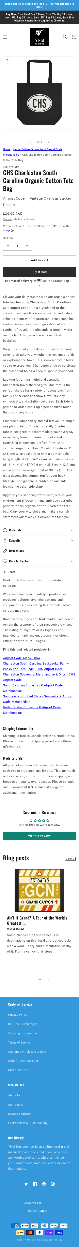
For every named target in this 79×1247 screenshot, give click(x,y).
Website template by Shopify (49, 1240)
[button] (5, 36)
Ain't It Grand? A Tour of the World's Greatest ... (37, 920)
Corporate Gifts (18, 1069)
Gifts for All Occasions (23, 1060)
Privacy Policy (17, 1015)
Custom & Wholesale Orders (27, 1051)
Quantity (8, 237)
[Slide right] (48, 142)
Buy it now (40, 272)
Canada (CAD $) (37, 1211)
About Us (14, 1095)
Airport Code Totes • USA (21, 658)
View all (70, 858)
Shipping (7, 219)
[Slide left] (30, 142)
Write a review (39, 836)
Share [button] (12, 572)
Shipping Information (22, 1033)
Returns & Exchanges (22, 1024)
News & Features (19, 1113)
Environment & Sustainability (30, 787)
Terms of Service (19, 1042)
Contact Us (15, 1104)
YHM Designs (30, 1240)
